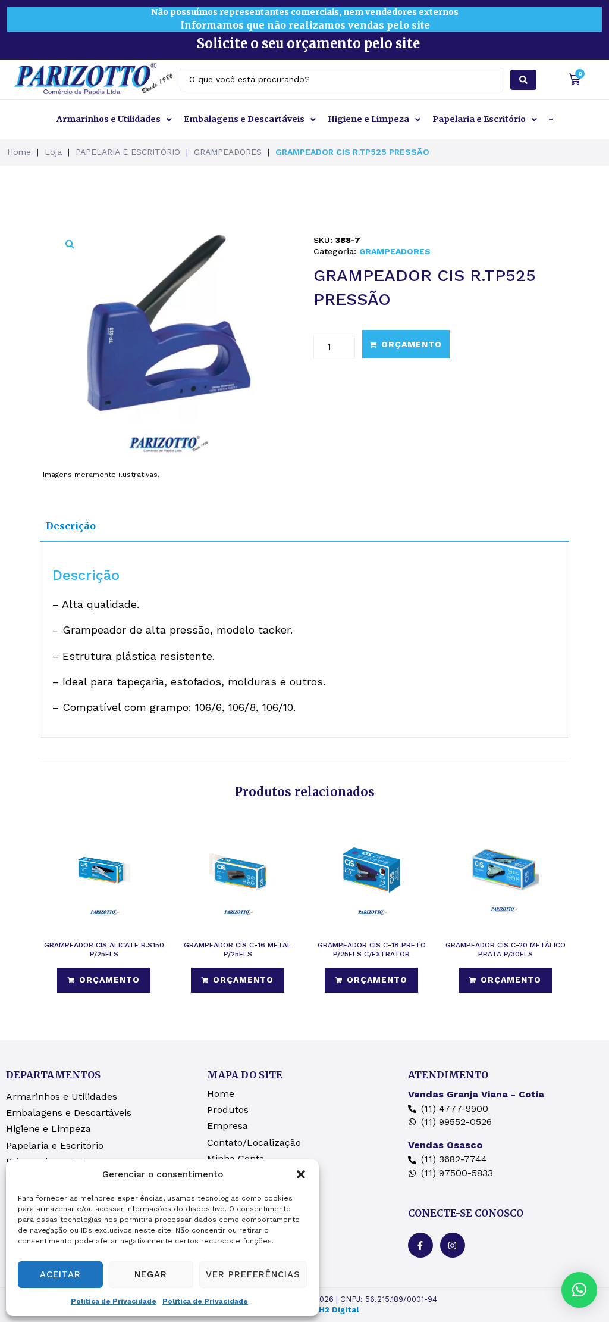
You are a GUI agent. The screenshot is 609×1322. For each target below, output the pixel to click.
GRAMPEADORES (228, 152)
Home (19, 152)
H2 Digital (339, 1309)
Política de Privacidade (113, 1301)
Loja (53, 152)
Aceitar (60, 1274)
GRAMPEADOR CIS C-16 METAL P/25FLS (237, 949)
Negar (150, 1274)
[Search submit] (523, 80)
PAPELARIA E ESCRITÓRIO (128, 152)
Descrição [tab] (71, 526)
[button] (301, 1174)
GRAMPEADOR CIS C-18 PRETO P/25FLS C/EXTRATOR (372, 949)
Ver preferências (253, 1274)
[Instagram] (452, 1245)
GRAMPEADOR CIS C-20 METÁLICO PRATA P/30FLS (505, 949)
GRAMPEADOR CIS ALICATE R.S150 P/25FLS (104, 949)
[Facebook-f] (420, 1245)
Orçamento (411, 344)
